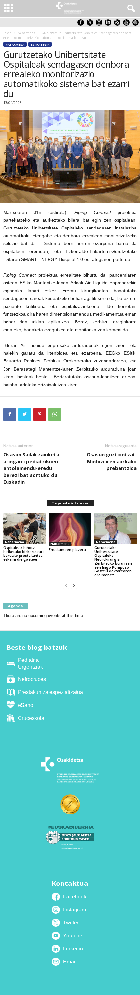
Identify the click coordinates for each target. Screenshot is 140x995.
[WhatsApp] (54, 414)
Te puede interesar (70, 503)
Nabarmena (26, 33)
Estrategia (40, 44)
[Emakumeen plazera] (70, 530)
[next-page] (74, 586)
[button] (130, 9)
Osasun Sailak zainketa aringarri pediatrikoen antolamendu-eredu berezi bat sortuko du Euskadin (31, 468)
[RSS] (118, 24)
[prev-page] (66, 586)
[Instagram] (100, 24)
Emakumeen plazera (67, 549)
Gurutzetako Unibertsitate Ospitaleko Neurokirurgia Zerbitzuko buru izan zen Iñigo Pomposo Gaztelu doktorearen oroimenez (113, 561)
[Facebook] (9, 414)
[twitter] (91, 24)
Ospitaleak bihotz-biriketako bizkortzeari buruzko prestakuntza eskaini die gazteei (23, 553)
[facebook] (82, 24)
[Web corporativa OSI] (136, 24)
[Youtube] (127, 24)
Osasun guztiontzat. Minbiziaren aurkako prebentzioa (112, 461)
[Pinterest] (39, 414)
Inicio (7, 33)
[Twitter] (24, 414)
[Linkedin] (109, 24)
